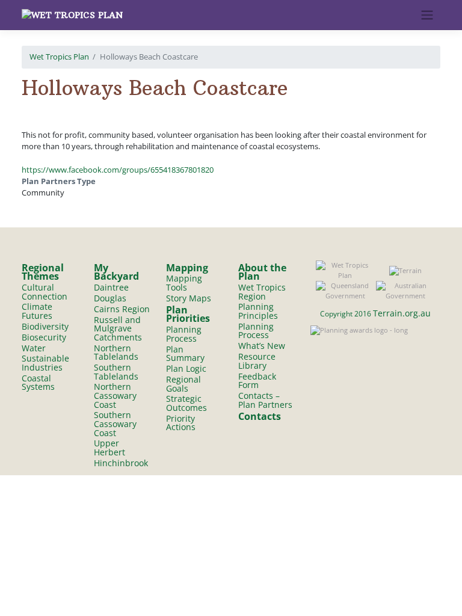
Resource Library (257, 361)
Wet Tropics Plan (59, 56)
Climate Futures (37, 311)
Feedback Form (257, 381)
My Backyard (116, 272)
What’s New (261, 345)
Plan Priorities (188, 314)
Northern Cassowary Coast (115, 395)
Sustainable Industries (45, 363)
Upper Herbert (109, 447)
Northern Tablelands (116, 352)
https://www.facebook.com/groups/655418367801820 (118, 169)
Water (34, 348)
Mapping (187, 267)
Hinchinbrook (121, 463)
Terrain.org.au (402, 313)
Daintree (111, 287)
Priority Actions (181, 423)
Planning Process (184, 334)
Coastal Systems (38, 382)
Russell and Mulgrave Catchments (118, 328)
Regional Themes (43, 272)
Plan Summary (185, 353)
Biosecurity (44, 337)
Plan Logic (186, 368)
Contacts (259, 416)
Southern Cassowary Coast (115, 423)
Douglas (110, 298)
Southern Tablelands (116, 372)
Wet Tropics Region (262, 292)
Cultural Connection (44, 292)
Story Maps (188, 298)
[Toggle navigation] (427, 15)
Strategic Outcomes (186, 403)
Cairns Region (122, 309)
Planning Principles (258, 311)
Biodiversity (45, 326)
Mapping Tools (184, 283)
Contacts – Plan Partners (265, 400)
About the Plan (262, 272)
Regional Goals (183, 384)
